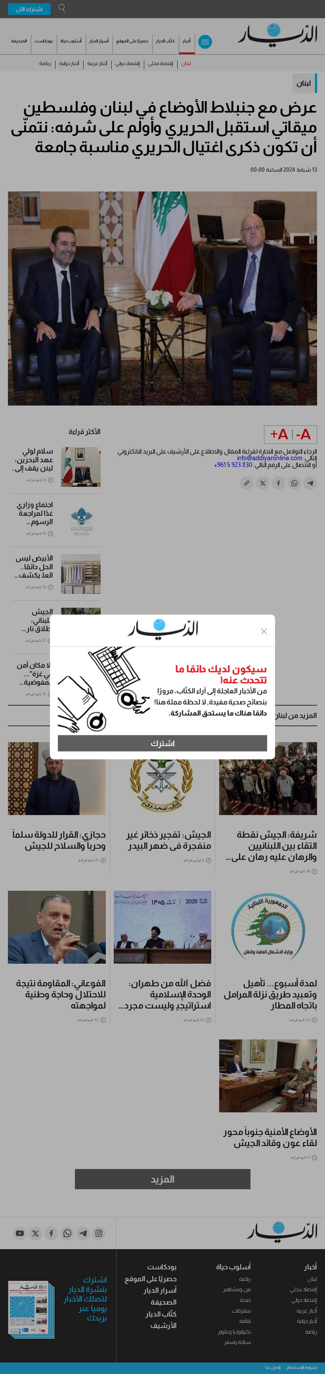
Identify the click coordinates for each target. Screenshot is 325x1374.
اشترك (163, 743)
